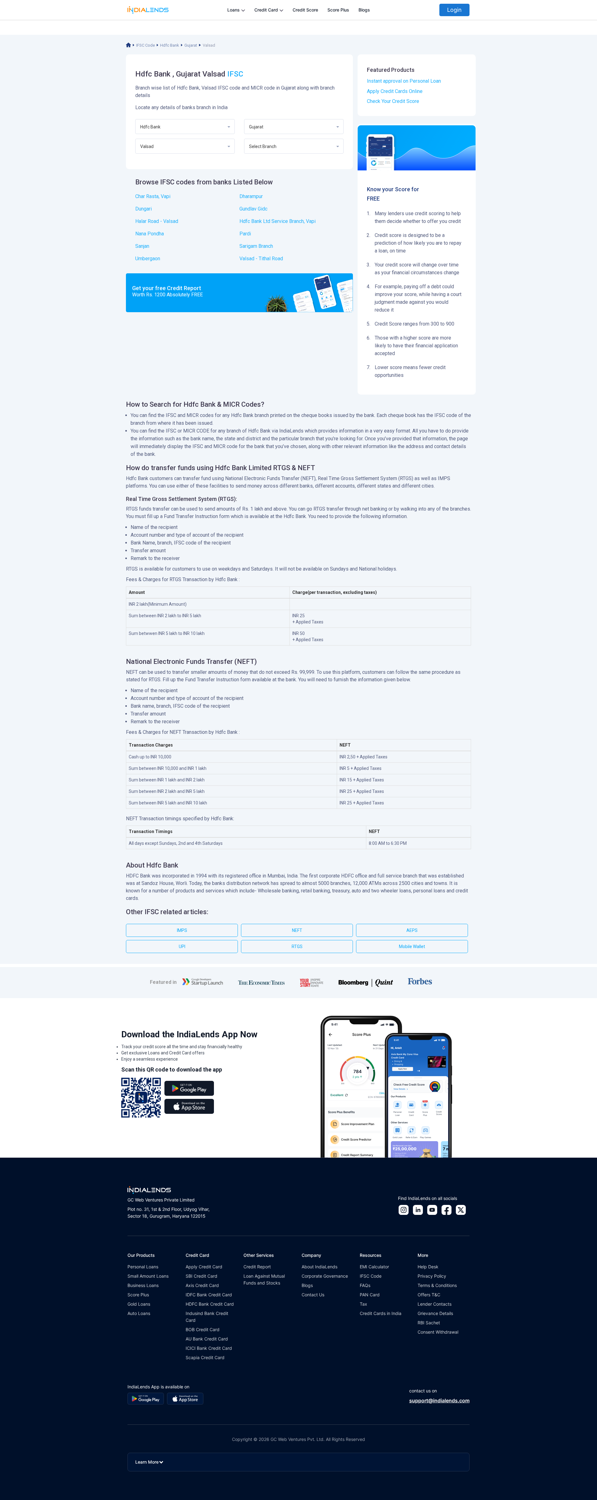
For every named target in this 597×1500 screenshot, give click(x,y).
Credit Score (305, 9)
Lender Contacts (434, 1304)
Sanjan (142, 246)
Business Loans (143, 1285)
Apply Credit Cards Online (395, 91)
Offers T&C (429, 1294)
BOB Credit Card (203, 1329)
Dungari (143, 209)
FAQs (365, 1285)
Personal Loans (142, 1266)
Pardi (245, 234)
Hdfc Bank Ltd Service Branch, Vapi (277, 221)
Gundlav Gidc (253, 209)
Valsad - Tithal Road (261, 259)
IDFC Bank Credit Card (209, 1294)
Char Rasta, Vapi (152, 196)
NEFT (297, 930)
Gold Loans (138, 1304)
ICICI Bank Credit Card (209, 1348)
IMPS (182, 930)
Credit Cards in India (380, 1313)
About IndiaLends (319, 1266)
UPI (182, 946)
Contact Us (313, 1294)
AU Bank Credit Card (207, 1338)
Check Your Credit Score (393, 101)
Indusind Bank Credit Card (207, 1317)
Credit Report (257, 1266)
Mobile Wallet (412, 946)
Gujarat (190, 45)
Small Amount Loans (148, 1276)
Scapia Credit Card (205, 1357)
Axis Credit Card (202, 1285)
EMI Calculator (374, 1266)
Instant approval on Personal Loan (404, 81)
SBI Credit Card (201, 1276)
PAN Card (370, 1294)
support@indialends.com (439, 1400)
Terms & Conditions (437, 1285)
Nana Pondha (149, 234)
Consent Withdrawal (438, 1332)
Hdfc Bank (169, 45)
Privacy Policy (432, 1276)
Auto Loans (138, 1313)
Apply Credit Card (204, 1266)
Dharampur (251, 196)
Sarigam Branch (256, 246)
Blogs (364, 9)
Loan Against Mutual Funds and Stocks (264, 1279)
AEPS (412, 930)
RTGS (297, 946)
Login (454, 10)
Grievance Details (435, 1313)
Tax (363, 1304)
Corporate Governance (325, 1276)
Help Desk (428, 1266)
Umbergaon (147, 259)
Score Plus (338, 9)
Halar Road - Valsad (156, 221)
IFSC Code (145, 45)
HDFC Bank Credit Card (210, 1304)
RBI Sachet (429, 1322)
